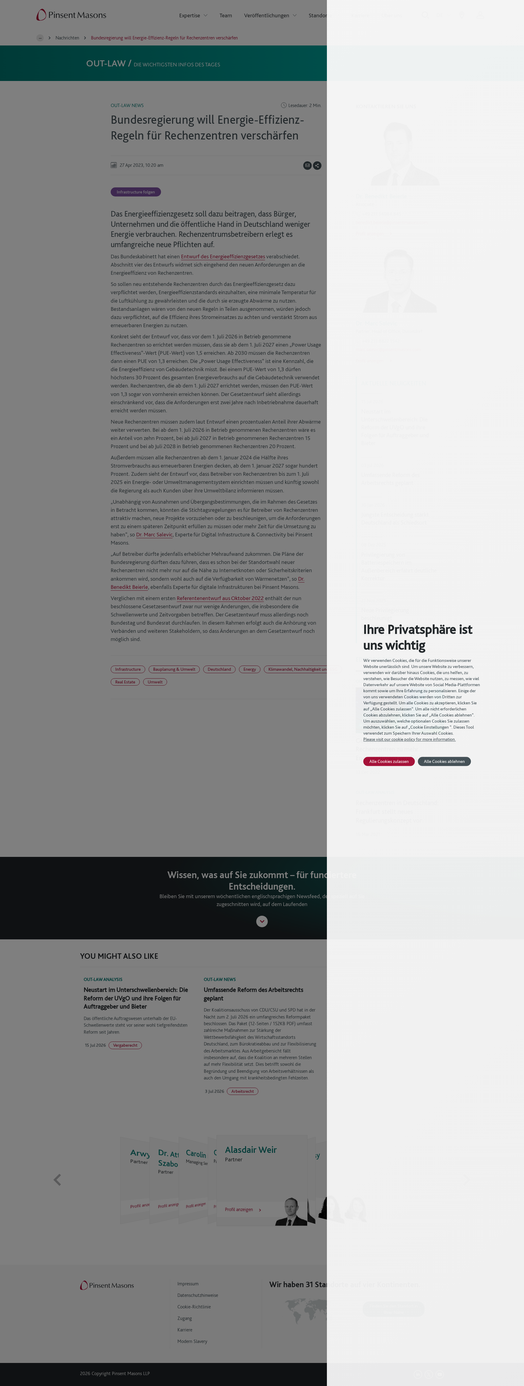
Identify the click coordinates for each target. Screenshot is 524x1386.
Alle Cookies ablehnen (444, 761)
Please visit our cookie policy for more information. (409, 739)
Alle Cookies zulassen (389, 761)
